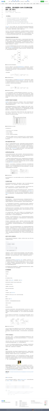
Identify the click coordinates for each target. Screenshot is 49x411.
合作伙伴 (16, 403)
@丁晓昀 (11, 380)
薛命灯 (8, 377)
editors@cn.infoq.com (23, 379)
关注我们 (16, 405)
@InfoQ (8, 380)
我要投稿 (16, 402)
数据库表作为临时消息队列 (20, 79)
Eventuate (16, 369)
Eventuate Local (14, 148)
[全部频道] (40, 3)
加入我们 (16, 404)
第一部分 (7, 26)
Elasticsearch (13, 292)
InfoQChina (19, 380)
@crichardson (12, 369)
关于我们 (16, 401)
